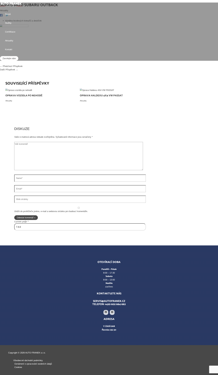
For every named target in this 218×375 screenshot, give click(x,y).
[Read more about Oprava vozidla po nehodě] (18, 90)
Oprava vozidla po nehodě (23, 96)
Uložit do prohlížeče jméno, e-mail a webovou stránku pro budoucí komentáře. (51, 211)
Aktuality (8, 101)
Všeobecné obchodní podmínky (28, 360)
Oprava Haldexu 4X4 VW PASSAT (101, 96)
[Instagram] (112, 312)
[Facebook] (105, 312)
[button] (9, 58)
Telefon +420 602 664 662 (109, 304)
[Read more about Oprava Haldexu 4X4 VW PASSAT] (97, 90)
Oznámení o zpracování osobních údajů (33, 364)
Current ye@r (21, 221)
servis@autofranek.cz (109, 301)
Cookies (18, 367)
